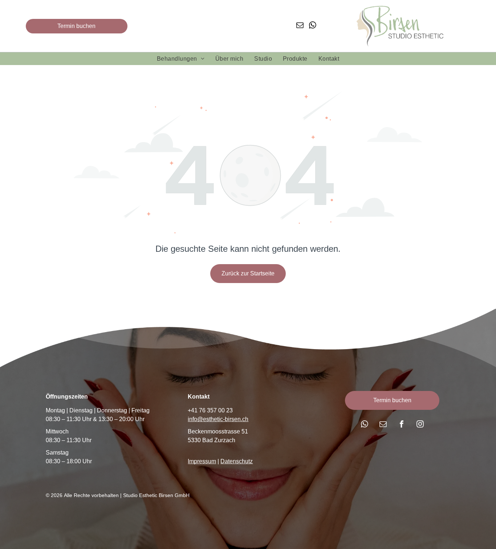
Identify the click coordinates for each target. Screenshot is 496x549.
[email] (299, 26)
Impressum (202, 461)
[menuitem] (180, 59)
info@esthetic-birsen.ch (218, 419)
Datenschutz (236, 461)
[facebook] (401, 425)
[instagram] (420, 425)
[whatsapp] (312, 26)
